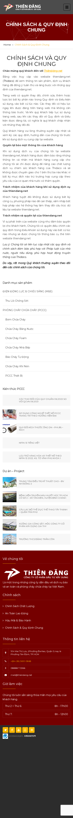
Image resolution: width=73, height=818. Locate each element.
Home (7, 44)
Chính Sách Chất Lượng (19, 606)
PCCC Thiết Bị (14, 375)
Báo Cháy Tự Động (17, 357)
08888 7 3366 (18, 668)
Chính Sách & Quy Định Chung (24, 627)
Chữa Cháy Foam (16, 338)
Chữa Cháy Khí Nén (17, 366)
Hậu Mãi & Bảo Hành (18, 620)
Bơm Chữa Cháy (15, 319)
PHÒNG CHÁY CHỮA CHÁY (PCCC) (24, 310)
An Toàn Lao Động (16, 613)
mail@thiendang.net (21, 675)
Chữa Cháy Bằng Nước (19, 329)
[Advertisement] (36, 777)
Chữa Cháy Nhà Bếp (17, 347)
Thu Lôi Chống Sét (16, 300)
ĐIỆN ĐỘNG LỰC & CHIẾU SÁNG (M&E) (27, 291)
